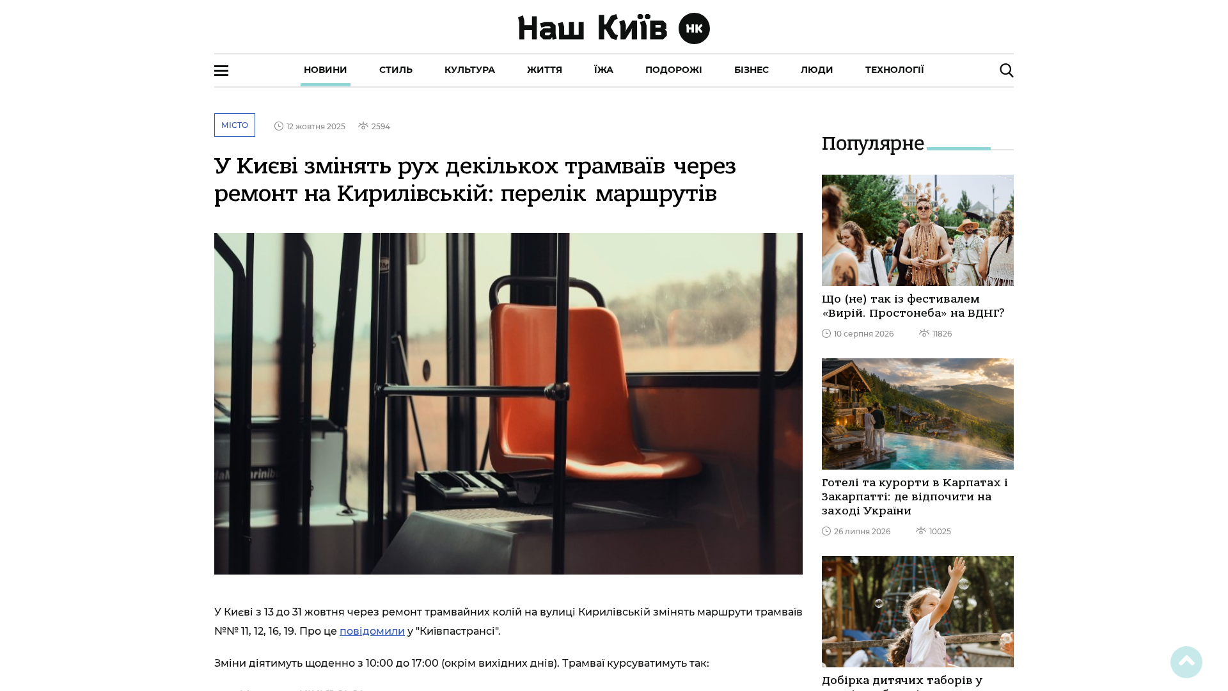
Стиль (396, 69)
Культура (470, 69)
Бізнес (751, 69)
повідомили (372, 631)
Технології (894, 69)
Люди (817, 69)
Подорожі (673, 69)
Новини (325, 69)
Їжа (603, 69)
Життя (544, 69)
